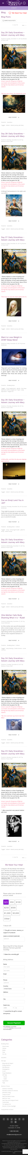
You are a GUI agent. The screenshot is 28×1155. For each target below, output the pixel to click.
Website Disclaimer (18, 1151)
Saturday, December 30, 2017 (14, 140)
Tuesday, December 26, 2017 (14, 664)
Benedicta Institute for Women (10, 1090)
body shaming (9, 648)
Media (3, 1050)
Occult (4, 1071)
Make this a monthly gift (12, 954)
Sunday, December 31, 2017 (14, 38)
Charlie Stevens (18, 648)
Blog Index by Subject (7, 1063)
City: (4, 999)
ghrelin (18, 388)
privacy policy (16, 1028)
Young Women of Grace (7, 1109)
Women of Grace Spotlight (9, 1106)
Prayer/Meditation (6, 1073)
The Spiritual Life (6, 1104)
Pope (3, 1052)
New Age (3, 1060)
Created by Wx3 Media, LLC (7, 1151)
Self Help (4, 1075)
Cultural (18, 526)
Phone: (5, 980)
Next (23, 25)
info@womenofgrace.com (14, 1134)
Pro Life (4, 1054)
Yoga (3, 1082)
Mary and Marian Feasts (8, 1096)
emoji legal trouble (14, 530)
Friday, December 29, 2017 (13, 243)
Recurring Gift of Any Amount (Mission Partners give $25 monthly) (13, 948)
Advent (8, 125)
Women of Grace (5, 1086)
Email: (5, 974)
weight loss (10, 391)
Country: (5, 986)
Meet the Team (6, 1098)
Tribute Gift (7, 926)
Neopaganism (5, 1069)
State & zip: (6, 1005)
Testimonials (5, 1102)
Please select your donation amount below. (12, 894)
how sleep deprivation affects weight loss (13, 389)
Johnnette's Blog (6, 1092)
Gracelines (9, 122)
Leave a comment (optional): (11, 936)
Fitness (5, 1077)
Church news (5, 1046)
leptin (19, 390)
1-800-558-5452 (14, 1131)
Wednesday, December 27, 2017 (15, 546)
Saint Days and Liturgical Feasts (10, 1100)
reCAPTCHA (6, 1028)
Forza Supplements (11, 388)
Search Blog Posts (10, 20)
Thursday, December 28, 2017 (14, 406)
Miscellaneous (5, 1067)
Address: (5, 992)
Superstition (5, 1080)
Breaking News (11, 385)
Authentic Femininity (7, 1088)
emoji (7, 530)
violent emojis (8, 531)
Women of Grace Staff (6, 141)
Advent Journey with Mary (17, 125)
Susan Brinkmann (5, 623)
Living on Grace (6, 1094)
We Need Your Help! (19, 13)
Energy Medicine (6, 1065)
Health (5, 1079)
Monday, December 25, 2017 (14, 757)
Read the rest (13, 117)
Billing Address (8, 959)
